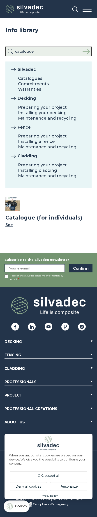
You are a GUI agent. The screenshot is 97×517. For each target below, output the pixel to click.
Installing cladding (37, 170)
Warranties (29, 89)
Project (13, 395)
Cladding (27, 155)
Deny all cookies (28, 486)
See (9, 225)
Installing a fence (36, 141)
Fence (24, 127)
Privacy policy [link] (48, 495)
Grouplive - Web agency (50, 504)
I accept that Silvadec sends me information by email (36, 277)
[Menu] (87, 9)
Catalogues (30, 78)
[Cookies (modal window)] (17, 507)
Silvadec (27, 69)
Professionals (21, 382)
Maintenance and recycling (47, 118)
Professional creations (31, 409)
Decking (27, 98)
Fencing (13, 355)
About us (15, 422)
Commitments (33, 83)
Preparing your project (42, 107)
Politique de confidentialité (63, 499)
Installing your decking (42, 112)
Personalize (69, 486)
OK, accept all (48, 476)
